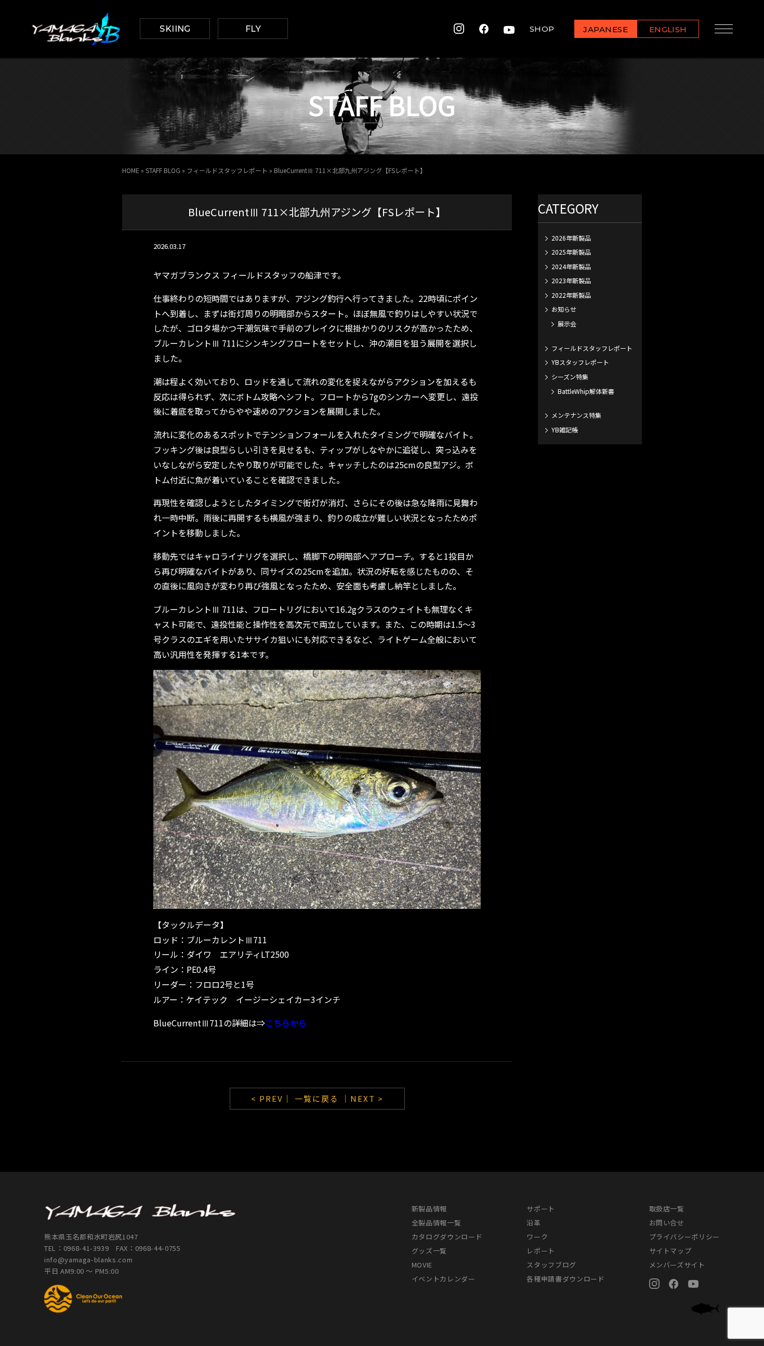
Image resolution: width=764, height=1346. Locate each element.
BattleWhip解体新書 (586, 391)
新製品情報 (429, 1208)
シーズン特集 (569, 376)
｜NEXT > (362, 1098)
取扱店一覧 (666, 1208)
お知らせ (563, 309)
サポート (540, 1208)
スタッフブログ (551, 1265)
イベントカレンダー (444, 1279)
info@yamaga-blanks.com (88, 1259)
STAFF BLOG (163, 170)
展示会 (567, 323)
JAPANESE (605, 29)
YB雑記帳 (564, 429)
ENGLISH (668, 29)
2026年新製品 (571, 237)
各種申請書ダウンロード (565, 1279)
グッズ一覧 (429, 1251)
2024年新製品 (571, 266)
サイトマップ (670, 1251)
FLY (253, 29)
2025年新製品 (571, 251)
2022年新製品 (571, 295)
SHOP (542, 29)
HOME (130, 170)
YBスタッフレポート (580, 362)
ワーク (537, 1237)
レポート (540, 1251)
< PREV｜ (273, 1098)
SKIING (175, 29)
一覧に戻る (317, 1098)
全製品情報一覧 (437, 1223)
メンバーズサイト (677, 1265)
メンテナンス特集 (576, 415)
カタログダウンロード (447, 1237)
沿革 (533, 1223)
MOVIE (422, 1265)
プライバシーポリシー (684, 1237)
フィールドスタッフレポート (227, 170)
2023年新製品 (571, 280)
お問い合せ (666, 1223)
